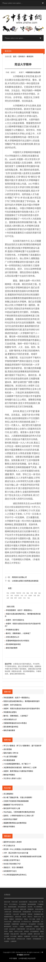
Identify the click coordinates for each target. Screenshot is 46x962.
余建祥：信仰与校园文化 (15, 620)
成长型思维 (7, 749)
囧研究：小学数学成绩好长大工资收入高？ (19, 816)
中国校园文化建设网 (32, 72)
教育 (15, 598)
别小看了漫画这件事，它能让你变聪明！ (18, 797)
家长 (24, 598)
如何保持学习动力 (10, 871)
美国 (35, 593)
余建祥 (30, 595)
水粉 (22, 595)
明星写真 (18, 593)
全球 (8, 598)
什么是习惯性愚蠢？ (10, 757)
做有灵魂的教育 (11, 648)
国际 (38, 595)
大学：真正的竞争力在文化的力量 (15, 853)
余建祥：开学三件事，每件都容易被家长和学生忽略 (22, 856)
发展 (34, 595)
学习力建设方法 (9, 846)
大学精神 (12, 593)
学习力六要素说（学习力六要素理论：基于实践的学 (22, 746)
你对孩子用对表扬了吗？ (12, 864)
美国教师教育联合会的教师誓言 (15, 823)
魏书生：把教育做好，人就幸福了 (18, 633)
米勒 (11, 595)
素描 (11, 598)
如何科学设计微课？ (10, 819)
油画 (39, 593)
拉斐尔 (20, 598)
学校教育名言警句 (12, 630)
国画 (28, 593)
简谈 (8, 593)
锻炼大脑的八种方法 (10, 753)
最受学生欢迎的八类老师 (12, 842)
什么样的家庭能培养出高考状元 (15, 875)
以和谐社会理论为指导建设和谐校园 (25, 581)
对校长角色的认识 (12, 637)
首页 (14, 56)
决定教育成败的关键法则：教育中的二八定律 (19, 767)
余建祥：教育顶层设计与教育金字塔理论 (18, 771)
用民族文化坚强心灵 (19, 577)
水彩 (26, 595)
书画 (28, 598)
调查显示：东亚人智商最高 (13, 867)
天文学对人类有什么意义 (12, 778)
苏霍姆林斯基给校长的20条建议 (17, 641)
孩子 (8, 595)
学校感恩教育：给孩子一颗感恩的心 (19, 610)
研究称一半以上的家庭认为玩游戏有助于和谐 (19, 849)
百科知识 (21, 56)
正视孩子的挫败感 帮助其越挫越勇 (16, 801)
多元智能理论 (8, 794)
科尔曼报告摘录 (9, 760)
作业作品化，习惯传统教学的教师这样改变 (19, 812)
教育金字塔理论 (9, 775)
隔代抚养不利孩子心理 (11, 808)
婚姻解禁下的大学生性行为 (13, 805)
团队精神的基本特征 (13, 644)
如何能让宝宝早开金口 (11, 860)
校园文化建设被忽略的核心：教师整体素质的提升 (21, 701)
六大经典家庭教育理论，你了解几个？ (17, 764)
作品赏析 (16, 595)
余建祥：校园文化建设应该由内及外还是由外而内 (21, 708)
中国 (31, 593)
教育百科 (30, 56)
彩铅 (24, 593)
